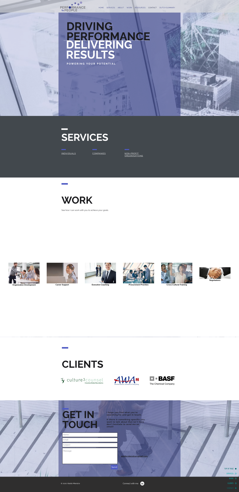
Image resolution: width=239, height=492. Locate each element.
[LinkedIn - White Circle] (142, 484)
